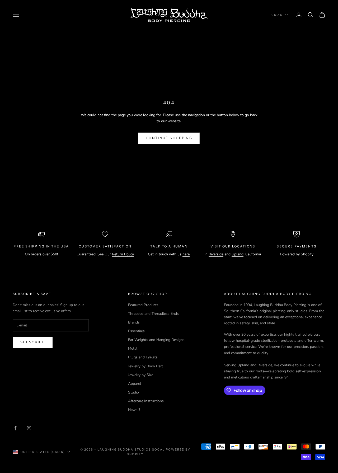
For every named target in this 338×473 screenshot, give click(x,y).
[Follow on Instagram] (29, 428)
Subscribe (32, 342)
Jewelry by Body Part (145, 366)
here (186, 254)
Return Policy (123, 254)
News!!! (134, 409)
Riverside (216, 254)
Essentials (136, 331)
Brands (134, 322)
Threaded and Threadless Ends (153, 313)
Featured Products (143, 304)
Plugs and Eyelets (143, 357)
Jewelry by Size (140, 374)
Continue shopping (169, 138)
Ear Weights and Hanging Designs (156, 339)
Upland (237, 254)
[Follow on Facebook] (15, 428)
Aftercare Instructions (146, 401)
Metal (132, 348)
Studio (133, 392)
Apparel (134, 383)
